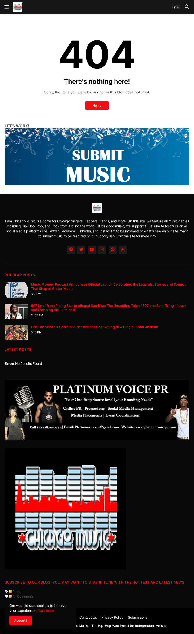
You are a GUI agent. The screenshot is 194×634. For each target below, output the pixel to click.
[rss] (123, 250)
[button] (6, 7)
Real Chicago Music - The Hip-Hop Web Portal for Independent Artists (112, 626)
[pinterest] (113, 250)
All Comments (23, 596)
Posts (16, 592)
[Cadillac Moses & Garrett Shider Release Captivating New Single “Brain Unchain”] (16, 332)
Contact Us (88, 617)
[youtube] (92, 250)
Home (97, 105)
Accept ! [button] (20, 620)
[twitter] (81, 250)
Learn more (45, 610)
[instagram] (102, 250)
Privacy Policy (112, 617)
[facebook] (71, 250)
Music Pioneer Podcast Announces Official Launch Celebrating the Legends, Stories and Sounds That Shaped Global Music (108, 286)
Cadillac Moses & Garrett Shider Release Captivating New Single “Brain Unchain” (95, 327)
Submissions (137, 617)
